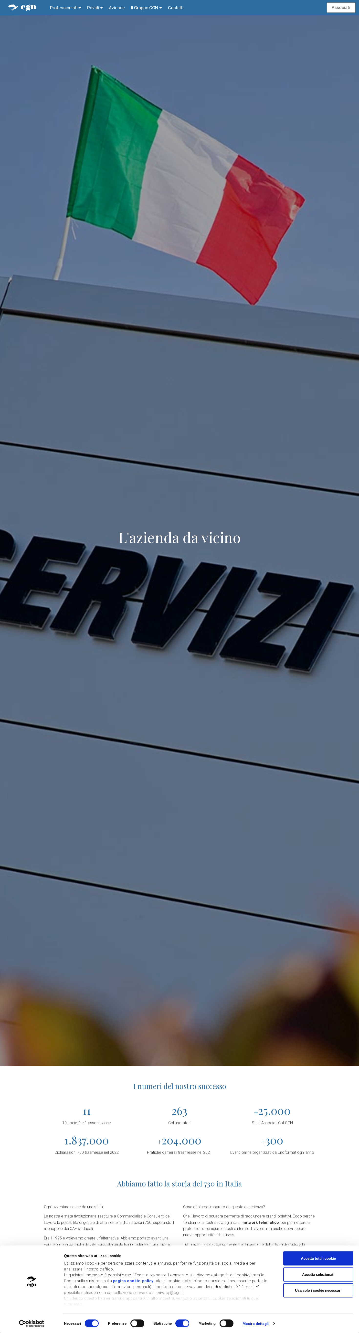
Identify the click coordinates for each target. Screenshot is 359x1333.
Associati (341, 7)
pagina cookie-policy (133, 1281)
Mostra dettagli (256, 1323)
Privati (93, 7)
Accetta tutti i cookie (318, 1258)
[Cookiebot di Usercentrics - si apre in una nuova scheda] (31, 1323)
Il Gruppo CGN (145, 7)
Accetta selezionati (318, 1274)
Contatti (175, 7)
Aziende (117, 7)
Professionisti (64, 7)
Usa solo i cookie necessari (318, 1290)
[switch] (137, 1323)
